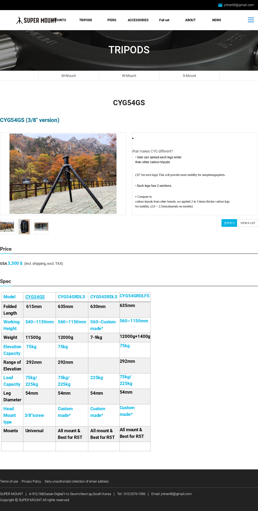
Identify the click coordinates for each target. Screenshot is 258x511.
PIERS (111, 20)
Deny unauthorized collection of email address (76, 481)
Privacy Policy (31, 481)
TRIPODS (85, 20)
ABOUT (190, 20)
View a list (247, 223)
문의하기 (229, 223)
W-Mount (129, 76)
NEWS (216, 20)
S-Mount (189, 76)
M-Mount (68, 76)
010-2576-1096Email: (142, 494)
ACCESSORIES (138, 20)
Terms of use (9, 481)
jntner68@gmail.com (236, 5)
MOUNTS (59, 20)
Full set (164, 20)
